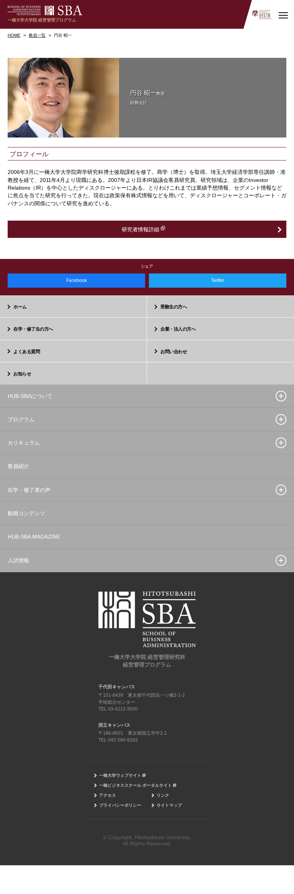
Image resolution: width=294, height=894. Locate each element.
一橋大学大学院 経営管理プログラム (42, 20)
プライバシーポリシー (120, 805)
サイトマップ (169, 805)
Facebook (76, 280)
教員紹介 (18, 466)
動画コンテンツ (26, 513)
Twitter (217, 280)
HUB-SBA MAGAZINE (34, 537)
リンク (163, 795)
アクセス (107, 795)
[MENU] (283, 14)
